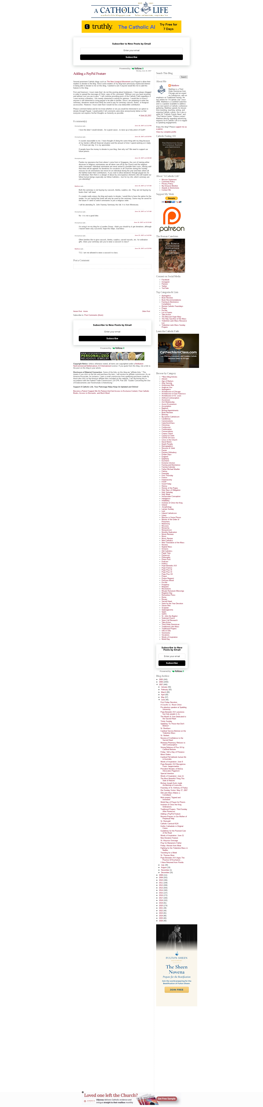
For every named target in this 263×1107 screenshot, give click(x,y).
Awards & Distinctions (170, 188)
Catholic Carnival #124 (169, 824)
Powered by (124, 68)
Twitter (164, 286)
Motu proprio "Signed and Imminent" (171, 798)
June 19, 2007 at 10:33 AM (142, 222)
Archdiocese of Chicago (171, 392)
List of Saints (167, 312)
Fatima (164, 471)
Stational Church (168, 618)
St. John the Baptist (170, 616)
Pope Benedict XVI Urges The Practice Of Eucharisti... (173, 859)
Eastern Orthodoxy (169, 452)
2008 (161, 875)
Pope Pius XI (167, 572)
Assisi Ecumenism (169, 404)
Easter (164, 450)
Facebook (165, 280)
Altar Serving (167, 383)
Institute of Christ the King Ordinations (171, 806)
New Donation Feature (169, 838)
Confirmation (167, 429)
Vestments (166, 633)
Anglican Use (167, 387)
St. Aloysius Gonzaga (169, 841)
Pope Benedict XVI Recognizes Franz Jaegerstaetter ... (173, 765)
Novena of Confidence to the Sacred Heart (172, 739)
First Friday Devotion (169, 702)
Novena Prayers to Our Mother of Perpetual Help (174, 817)
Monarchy (165, 528)
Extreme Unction (168, 463)
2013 (161, 888)
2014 (161, 890)
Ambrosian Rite (168, 385)
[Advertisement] (167, 1048)
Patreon (165, 284)
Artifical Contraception (170, 398)
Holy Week (166, 494)
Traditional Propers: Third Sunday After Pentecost (174, 810)
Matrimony (166, 524)
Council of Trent (168, 436)
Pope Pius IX (167, 570)
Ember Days (166, 454)
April (163, 695)
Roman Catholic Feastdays (172, 306)
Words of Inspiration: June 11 (172, 776)
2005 (161, 679)
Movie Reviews (168, 534)
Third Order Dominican (170, 624)
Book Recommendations (171, 300)
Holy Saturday (167, 492)
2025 (161, 918)
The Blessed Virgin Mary (171, 317)
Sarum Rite (166, 606)
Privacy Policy (167, 184)
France (164, 478)
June (163, 700)
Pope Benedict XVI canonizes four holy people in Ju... (172, 713)
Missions (165, 526)
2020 (161, 906)
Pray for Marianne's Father (171, 843)
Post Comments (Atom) (93, 315)
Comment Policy (168, 182)
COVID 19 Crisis (168, 438)
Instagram (166, 282)
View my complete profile (166, 132)
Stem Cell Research (170, 620)
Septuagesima (167, 610)
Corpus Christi (167, 434)
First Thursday (167, 475)
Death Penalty (167, 444)
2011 (161, 883)
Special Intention (167, 773)
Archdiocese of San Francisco (174, 394)
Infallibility (166, 501)
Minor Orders (166, 754)
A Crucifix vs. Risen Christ (171, 705)
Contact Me (166, 190)
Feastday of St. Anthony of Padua (174, 788)
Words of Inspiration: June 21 (172, 835)
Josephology (167, 507)
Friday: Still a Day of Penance (172, 752)
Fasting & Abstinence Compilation (170, 303)
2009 (161, 878)
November (165, 870)
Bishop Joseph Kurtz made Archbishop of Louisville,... (172, 784)
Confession (166, 427)
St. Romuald (165, 821)
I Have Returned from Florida (172, 862)
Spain (164, 612)
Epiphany (165, 459)
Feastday (165, 473)
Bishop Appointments (170, 410)
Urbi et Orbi (166, 631)
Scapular (165, 608)
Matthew (77, 186)
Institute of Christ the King (172, 503)
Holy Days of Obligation (171, 490)
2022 (161, 911)
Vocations (165, 635)
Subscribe (131, 57)
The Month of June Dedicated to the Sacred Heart (173, 718)
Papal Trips (166, 553)
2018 (161, 900)
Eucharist (165, 461)
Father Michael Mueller (171, 469)
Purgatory (165, 585)
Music (164, 536)
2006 (161, 682)
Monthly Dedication (169, 532)
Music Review (167, 538)
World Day (166, 639)
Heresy (164, 486)
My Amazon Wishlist (170, 186)
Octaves (165, 549)
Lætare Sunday (168, 509)
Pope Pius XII (167, 574)
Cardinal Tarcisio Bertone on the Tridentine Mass (173, 732)
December (165, 872)
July (163, 865)
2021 (161, 908)
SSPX (164, 614)
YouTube (165, 288)
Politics (165, 564)
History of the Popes (170, 488)
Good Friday (166, 484)
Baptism (165, 408)
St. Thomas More (167, 855)
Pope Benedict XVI (169, 566)
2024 (161, 916)
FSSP (164, 482)
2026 (161, 921)
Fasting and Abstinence (171, 465)
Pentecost (166, 555)
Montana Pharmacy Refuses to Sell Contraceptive (173, 744)
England (165, 457)
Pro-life (164, 310)
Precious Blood (168, 580)
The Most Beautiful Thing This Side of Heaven (173, 779)
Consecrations (167, 431)
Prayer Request (168, 578)
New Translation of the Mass (173, 543)
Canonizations (167, 421)
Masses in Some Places (171, 517)
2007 (161, 684)
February (165, 690)
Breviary (165, 415)
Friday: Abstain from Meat (171, 846)
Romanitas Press (168, 595)
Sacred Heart (167, 601)
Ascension (166, 400)
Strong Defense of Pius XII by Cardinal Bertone (172, 748)
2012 (161, 885)
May (163, 697)
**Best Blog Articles (169, 377)
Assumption (166, 406)
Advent (164, 379)
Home (85, 311)
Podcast (165, 562)
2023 (161, 913)
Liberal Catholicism (169, 513)
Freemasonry (167, 480)
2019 (161, 903)
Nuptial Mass (167, 547)
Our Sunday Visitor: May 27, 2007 (174, 790)
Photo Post (166, 559)
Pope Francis (167, 568)
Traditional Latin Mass (170, 627)
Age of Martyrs (167, 381)
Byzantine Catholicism (170, 417)
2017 (161, 898)
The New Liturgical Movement (118, 82)
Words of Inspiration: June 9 (172, 762)
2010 (161, 880)
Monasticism (167, 530)
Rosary (164, 599)
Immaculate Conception (171, 496)
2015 (161, 893)
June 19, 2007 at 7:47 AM (143, 185)
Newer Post (77, 311)
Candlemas (166, 419)
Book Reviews (167, 298)
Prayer (164, 308)
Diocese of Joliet (168, 448)
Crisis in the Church (169, 440)
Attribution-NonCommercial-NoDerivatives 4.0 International (108, 365)
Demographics (167, 446)
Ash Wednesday (168, 402)
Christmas (166, 425)
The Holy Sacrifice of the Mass (174, 319)
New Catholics (167, 540)
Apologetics (166, 296)
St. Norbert (165, 735)
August (164, 867)
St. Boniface (165, 728)
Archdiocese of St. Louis (171, 396)
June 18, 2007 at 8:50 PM (143, 136)
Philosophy (166, 557)
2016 (161, 895)
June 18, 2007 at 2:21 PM (143, 125)
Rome (164, 597)
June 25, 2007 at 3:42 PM (143, 235)
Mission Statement (169, 180)
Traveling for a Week (169, 853)
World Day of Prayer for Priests (173, 802)
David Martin (167, 442)
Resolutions (166, 589)
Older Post (146, 311)
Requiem (165, 587)
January (164, 687)
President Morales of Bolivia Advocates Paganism (172, 770)
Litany (164, 515)
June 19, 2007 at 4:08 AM (143, 158)
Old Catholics (167, 551)
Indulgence (166, 499)
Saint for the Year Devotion (172, 603)
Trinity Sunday (166, 721)
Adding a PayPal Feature (89, 74)
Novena (165, 545)
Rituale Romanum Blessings (173, 591)
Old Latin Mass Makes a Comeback (170, 794)
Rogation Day (167, 593)
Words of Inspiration (170, 637)
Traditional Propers (169, 629)
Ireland (164, 505)
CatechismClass (168, 423)
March (164, 692)
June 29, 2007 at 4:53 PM (143, 248)
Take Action (166, 315)
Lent (163, 511)
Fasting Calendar (168, 467)
